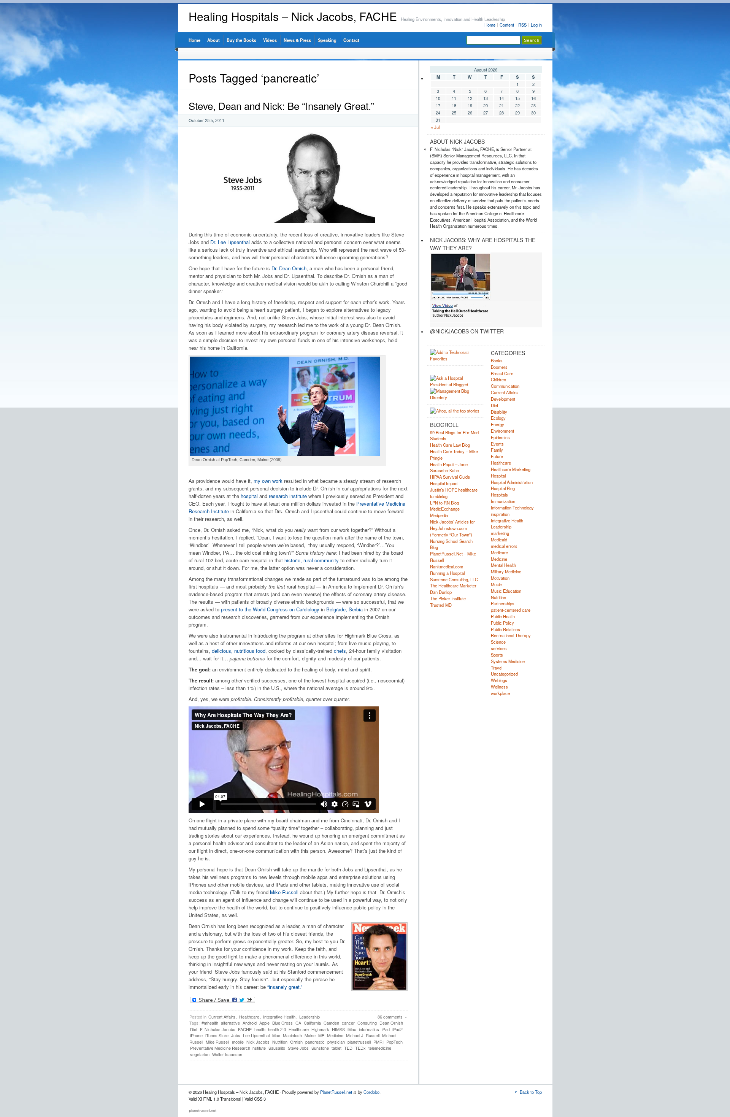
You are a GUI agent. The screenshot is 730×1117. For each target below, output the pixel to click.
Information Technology (512, 508)
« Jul (435, 127)
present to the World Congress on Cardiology (270, 609)
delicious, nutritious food (238, 650)
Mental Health (503, 565)
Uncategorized (504, 674)
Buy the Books (241, 40)
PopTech (394, 1042)
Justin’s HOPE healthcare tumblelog (454, 493)
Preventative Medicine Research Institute (228, 1048)
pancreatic (315, 1042)
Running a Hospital (447, 573)
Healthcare (249, 1017)
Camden (331, 1023)
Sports (497, 655)
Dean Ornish (391, 1023)
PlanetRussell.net (336, 1092)
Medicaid (499, 539)
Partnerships (502, 603)
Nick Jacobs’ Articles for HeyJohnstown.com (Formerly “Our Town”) (452, 528)
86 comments (390, 1017)
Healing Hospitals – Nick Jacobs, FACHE (293, 16)
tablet (336, 1048)
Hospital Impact (444, 483)
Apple (264, 1023)
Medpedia (439, 515)
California (312, 1023)
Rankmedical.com (446, 566)
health (259, 1029)
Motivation (500, 578)
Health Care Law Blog (450, 445)
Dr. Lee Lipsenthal (230, 242)
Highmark (320, 1029)
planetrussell (359, 1042)
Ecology (498, 418)
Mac (276, 1035)
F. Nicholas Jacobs (217, 1029)
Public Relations (505, 629)
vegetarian (199, 1054)
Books (497, 360)
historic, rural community (311, 560)
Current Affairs (221, 1017)
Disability (499, 412)
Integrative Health (279, 1017)
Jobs (235, 1035)
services (499, 648)
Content (507, 25)
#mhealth (210, 1023)
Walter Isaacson (227, 1054)
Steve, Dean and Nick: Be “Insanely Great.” (281, 105)
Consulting (367, 1023)
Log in (536, 25)
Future (497, 456)
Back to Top (531, 1092)
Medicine (335, 1035)
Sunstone (320, 1048)
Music (496, 584)
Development (503, 399)
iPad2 (397, 1029)
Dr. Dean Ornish (288, 268)
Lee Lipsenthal (256, 1035)
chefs (340, 650)
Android (250, 1023)
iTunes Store (217, 1035)
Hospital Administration (512, 482)
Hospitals (499, 495)
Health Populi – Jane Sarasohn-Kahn (449, 467)
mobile (238, 1042)
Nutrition (279, 1042)
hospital (249, 496)
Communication (505, 386)
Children (498, 379)
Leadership (309, 1017)
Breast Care (502, 373)
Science (498, 642)
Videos (270, 40)
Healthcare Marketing (510, 469)
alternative (230, 1023)
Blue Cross (282, 1023)
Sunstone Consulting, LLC (454, 579)
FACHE (245, 1029)
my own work (268, 480)
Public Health (503, 616)
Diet (193, 1029)
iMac (352, 1029)
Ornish (296, 1042)
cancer (348, 1023)
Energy (497, 424)
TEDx (360, 1048)
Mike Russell (284, 892)
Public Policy (502, 623)
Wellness (499, 687)
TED (348, 1048)
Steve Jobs (298, 1048)
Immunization (503, 501)
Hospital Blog (503, 488)
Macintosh (292, 1035)
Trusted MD (441, 605)
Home (489, 25)
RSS (522, 25)
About (213, 40)
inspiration (500, 514)
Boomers (499, 367)
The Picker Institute (448, 598)
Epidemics (500, 437)
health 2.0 (277, 1029)
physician (336, 1042)
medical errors (504, 546)
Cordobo (371, 1092)
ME (321, 1035)
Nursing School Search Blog (451, 544)
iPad (386, 1029)
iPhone (196, 1035)
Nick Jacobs (258, 1042)
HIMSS (338, 1029)
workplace (500, 693)
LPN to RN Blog (444, 503)
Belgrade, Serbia (344, 609)
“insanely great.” (284, 986)
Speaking (327, 40)
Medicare (499, 552)
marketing (500, 533)
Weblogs (499, 680)
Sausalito (276, 1048)
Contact (351, 40)
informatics (369, 1029)
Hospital (498, 476)
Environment (502, 431)
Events (497, 444)
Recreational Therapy (511, 635)
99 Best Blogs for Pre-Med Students (454, 435)
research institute (288, 496)
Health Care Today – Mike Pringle (454, 454)
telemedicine (379, 1048)
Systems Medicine (508, 661)
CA (298, 1023)
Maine (310, 1035)
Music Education (506, 591)
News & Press (297, 40)
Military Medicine (506, 571)
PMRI (378, 1042)
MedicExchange (445, 509)
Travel (496, 668)
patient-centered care (510, 610)
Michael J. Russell (362, 1035)
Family (497, 450)
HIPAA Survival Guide (450, 477)
